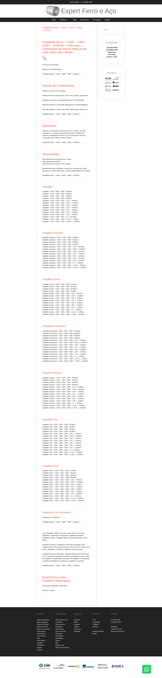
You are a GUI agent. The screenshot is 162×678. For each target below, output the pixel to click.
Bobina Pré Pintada (43, 624)
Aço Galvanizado (60, 631)
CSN (93, 620)
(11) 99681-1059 (116, 622)
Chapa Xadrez (41, 633)
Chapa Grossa (41, 631)
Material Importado (98, 631)
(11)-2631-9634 (74, 2)
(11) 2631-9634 (115, 620)
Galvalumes (59, 633)
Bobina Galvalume (42, 622)
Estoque (39, 647)
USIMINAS (95, 624)
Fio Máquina (40, 645)
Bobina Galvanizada (43, 620)
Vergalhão (59, 538)
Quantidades (59, 638)
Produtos (63, 20)
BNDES (94, 633)
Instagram (77, 624)
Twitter (76, 622)
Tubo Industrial (41, 636)
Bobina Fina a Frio (42, 627)
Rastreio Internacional (117, 631)
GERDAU (95, 627)
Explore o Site (112, 57)
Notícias (57, 640)
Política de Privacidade (62, 647)
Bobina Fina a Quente (43, 629)
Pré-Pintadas (59, 636)
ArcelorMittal (96, 622)
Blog (74, 20)
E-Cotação (97, 20)
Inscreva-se (84, 20)
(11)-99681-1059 (87, 2)
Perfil (38, 638)
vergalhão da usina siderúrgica (53, 554)
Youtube (76, 627)
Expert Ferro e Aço (88, 11)
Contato (107, 20)
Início (54, 20)
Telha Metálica (41, 640)
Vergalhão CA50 (52, 533)
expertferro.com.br (116, 629)
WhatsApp (112, 52)
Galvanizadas (59, 629)
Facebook (77, 620)
